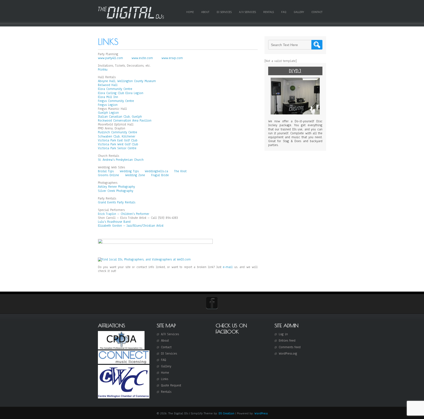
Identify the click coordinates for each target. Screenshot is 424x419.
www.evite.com (143, 58)
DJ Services (224, 12)
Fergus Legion (108, 105)
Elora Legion (134, 93)
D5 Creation (226, 413)
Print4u (102, 69)
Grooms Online (109, 175)
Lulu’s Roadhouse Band (114, 222)
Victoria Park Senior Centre (117, 148)
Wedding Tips (130, 171)
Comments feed (290, 347)
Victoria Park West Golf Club (118, 144)
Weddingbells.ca (157, 171)
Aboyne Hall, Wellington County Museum (127, 81)
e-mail (228, 267)
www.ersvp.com (172, 58)
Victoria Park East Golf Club (117, 140)
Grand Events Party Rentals (116, 202)
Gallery (299, 12)
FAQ (283, 12)
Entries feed (287, 340)
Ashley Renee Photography (116, 187)
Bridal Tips (106, 171)
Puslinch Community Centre (117, 132)
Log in (283, 334)
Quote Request (171, 385)
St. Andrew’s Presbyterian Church (121, 160)
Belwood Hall (108, 85)
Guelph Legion (108, 113)
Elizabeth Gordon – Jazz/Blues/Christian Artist (130, 225)
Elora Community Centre (115, 89)
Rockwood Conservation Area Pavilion (124, 120)
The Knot (180, 171)
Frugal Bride (160, 175)
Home (190, 12)
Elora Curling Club (111, 93)
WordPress (261, 413)
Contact (316, 12)
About (205, 12)
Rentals (268, 12)
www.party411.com (111, 58)
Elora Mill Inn (108, 97)
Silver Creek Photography (115, 191)
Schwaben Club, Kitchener (116, 136)
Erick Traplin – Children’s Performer (123, 214)
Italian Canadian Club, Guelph (120, 116)
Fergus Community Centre (116, 101)
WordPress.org (288, 353)
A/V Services (247, 12)
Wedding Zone (135, 175)
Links (164, 379)
